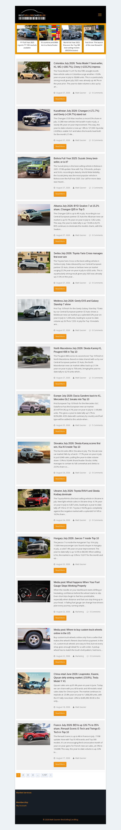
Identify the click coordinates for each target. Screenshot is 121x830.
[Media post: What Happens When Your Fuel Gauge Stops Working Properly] (34, 591)
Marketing (79, 611)
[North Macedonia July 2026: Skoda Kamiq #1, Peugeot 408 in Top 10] (34, 357)
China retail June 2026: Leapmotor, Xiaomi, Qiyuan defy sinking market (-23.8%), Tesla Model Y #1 (76, 677)
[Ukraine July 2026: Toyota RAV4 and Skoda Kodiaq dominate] (34, 500)
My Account (21, 805)
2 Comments (97, 187)
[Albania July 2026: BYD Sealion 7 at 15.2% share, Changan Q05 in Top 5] (34, 215)
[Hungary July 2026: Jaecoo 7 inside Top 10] (34, 547)
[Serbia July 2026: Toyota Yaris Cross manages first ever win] (34, 262)
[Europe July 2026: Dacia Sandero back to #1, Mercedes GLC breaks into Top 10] (34, 405)
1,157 (44, 775)
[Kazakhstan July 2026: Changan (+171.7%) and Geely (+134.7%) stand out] (34, 120)
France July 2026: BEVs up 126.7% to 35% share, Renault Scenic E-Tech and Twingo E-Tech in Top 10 (77, 728)
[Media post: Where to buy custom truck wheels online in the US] (34, 639)
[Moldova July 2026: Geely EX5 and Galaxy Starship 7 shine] (34, 310)
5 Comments (97, 425)
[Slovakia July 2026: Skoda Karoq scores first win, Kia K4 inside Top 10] (34, 452)
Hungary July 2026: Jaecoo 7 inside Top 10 (76, 538)
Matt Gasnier (80, 93)
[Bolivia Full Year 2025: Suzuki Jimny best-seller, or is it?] (34, 167)
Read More (60, 99)
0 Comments (97, 93)
